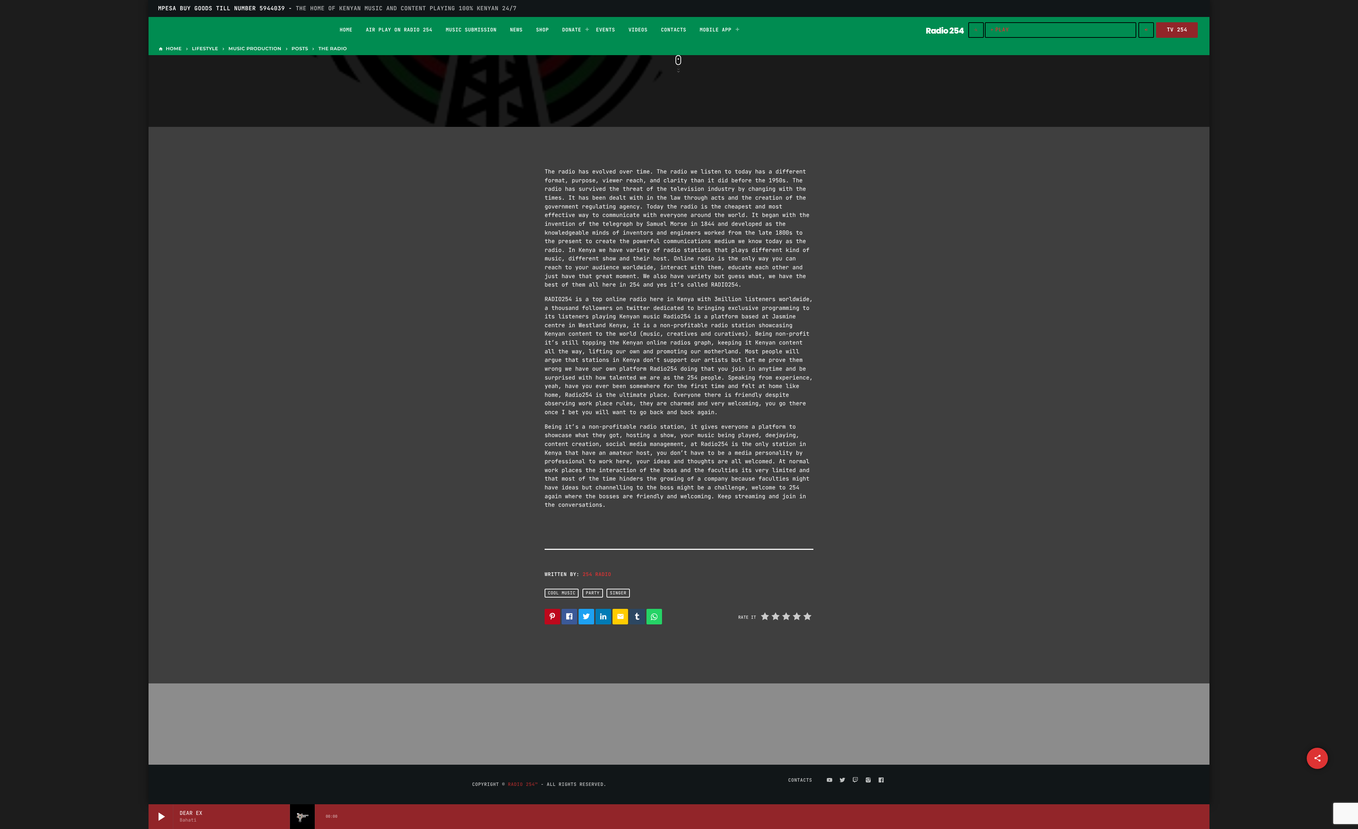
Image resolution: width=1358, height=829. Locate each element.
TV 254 (1177, 29)
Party (592, 593)
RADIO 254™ (523, 784)
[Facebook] (881, 780)
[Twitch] (855, 780)
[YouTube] (829, 780)
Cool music (561, 593)
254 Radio (597, 574)
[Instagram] (868, 780)
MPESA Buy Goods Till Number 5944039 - (337, 8)
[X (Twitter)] (842, 780)
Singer (618, 593)
